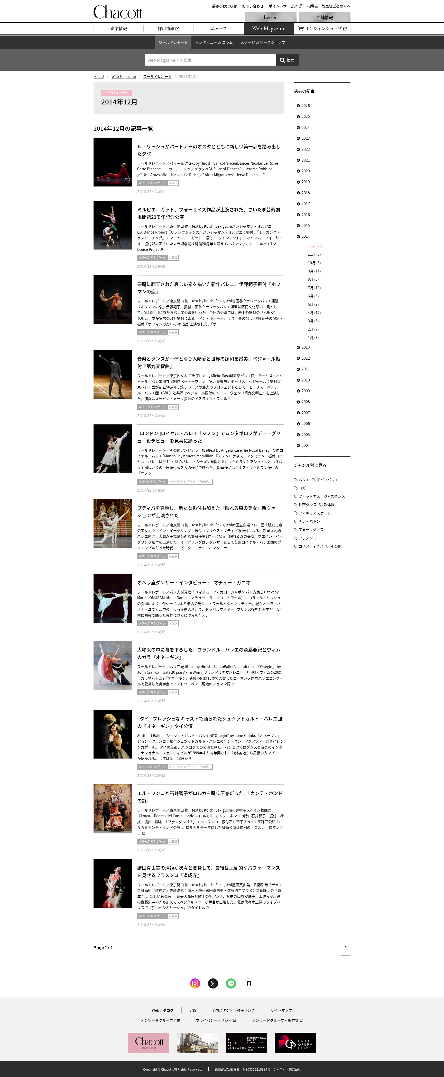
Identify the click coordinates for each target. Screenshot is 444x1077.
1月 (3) (313, 337)
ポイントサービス (283, 5)
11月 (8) (314, 254)
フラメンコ (308, 537)
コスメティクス (311, 546)
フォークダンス (311, 529)
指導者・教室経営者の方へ (328, 5)
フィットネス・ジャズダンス (322, 496)
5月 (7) (313, 304)
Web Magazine (124, 76)
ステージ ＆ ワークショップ (262, 42)
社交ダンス (308, 504)
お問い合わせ (253, 5)
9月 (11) (314, 270)
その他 (336, 546)
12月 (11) (315, 245)
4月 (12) (314, 312)
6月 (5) (313, 295)
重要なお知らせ (224, 5)
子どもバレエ (327, 479)
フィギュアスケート (315, 512)
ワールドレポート (173, 42)
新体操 (329, 504)
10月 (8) (314, 262)
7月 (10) (314, 287)
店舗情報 (325, 17)
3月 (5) (313, 320)
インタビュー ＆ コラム (214, 42)
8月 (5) (313, 279)
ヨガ (302, 487)
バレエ (304, 479)
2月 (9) (313, 329)
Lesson (271, 17)
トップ (99, 76)
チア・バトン (309, 521)
